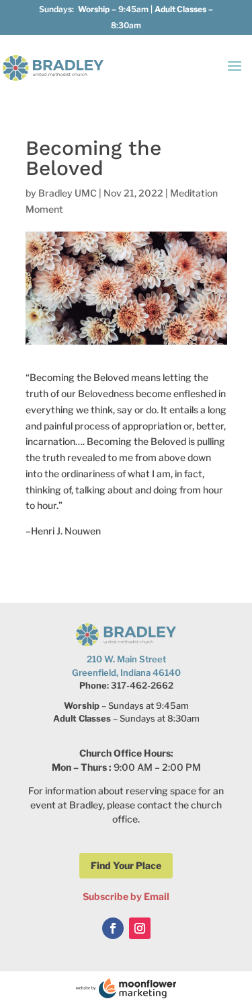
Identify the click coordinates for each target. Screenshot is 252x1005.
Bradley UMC (67, 193)
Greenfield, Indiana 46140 (126, 672)
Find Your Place (126, 865)
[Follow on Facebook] (113, 928)
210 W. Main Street (126, 659)
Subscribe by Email (126, 896)
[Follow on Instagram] (140, 928)
